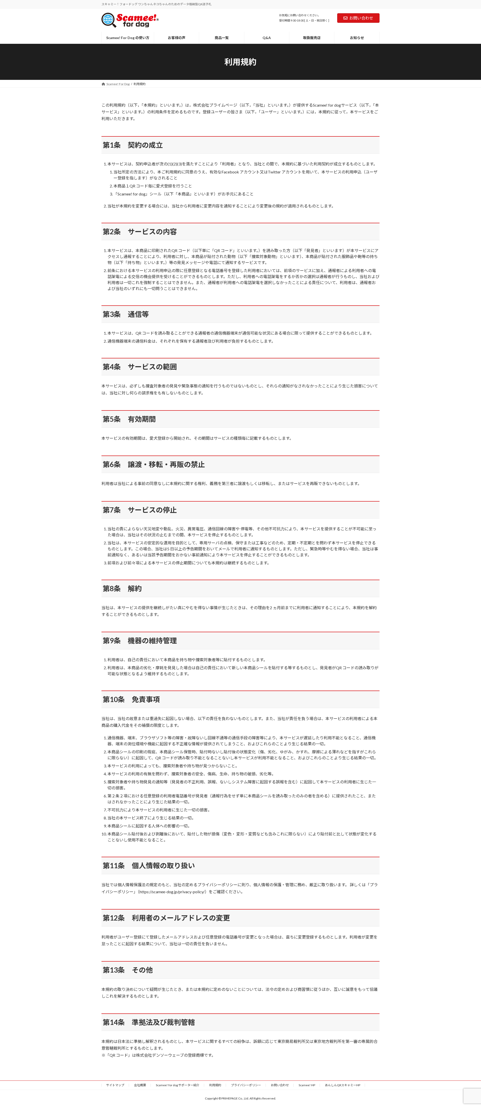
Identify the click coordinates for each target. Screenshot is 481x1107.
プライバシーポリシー (246, 1085)
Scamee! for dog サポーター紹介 (177, 1085)
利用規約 (215, 1085)
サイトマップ (115, 1085)
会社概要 (140, 1085)
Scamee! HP (307, 1085)
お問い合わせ (361, 18)
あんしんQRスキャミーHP (342, 1085)
